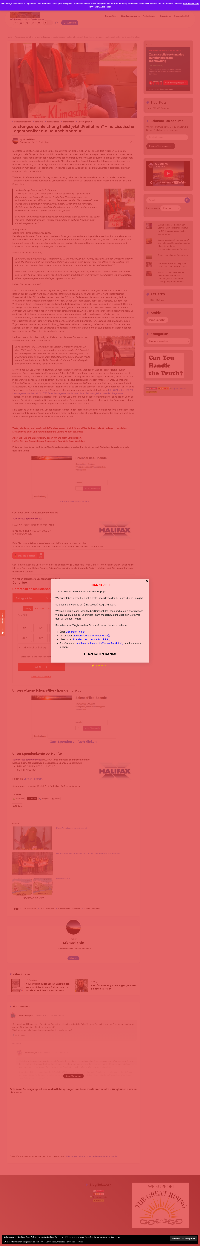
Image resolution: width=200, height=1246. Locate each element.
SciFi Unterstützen (2, 622)
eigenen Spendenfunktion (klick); (91, 635)
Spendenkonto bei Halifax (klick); (91, 639)
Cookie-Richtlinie (76, 1242)
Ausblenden (105, 6)
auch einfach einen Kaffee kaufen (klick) (99, 643)
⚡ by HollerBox (100, 665)
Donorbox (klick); (76, 631)
